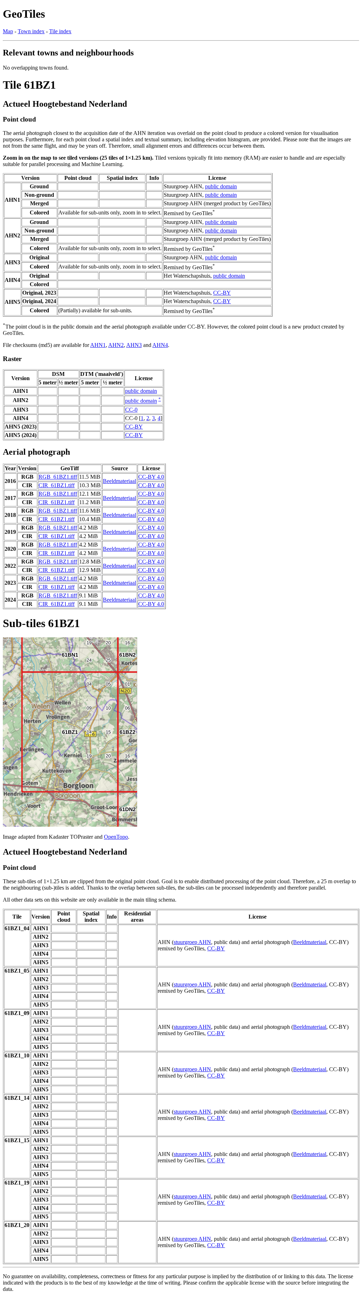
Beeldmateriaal (119, 481)
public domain (221, 186)
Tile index (60, 31)
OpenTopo (116, 837)
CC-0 (131, 410)
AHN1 (98, 345)
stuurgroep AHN (192, 942)
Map (8, 31)
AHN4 (160, 345)
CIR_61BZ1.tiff (57, 485)
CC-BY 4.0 (151, 477)
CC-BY (222, 293)
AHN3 (134, 345)
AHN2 (116, 345)
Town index (31, 31)
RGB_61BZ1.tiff (58, 477)
